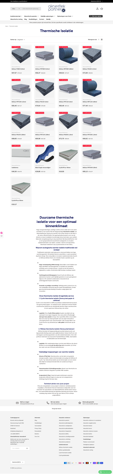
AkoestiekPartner (18, 468)
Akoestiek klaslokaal (88, 436)
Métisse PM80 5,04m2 (18, 69)
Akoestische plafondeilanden (66, 428)
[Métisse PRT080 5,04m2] (44, 55)
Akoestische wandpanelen (65, 425)
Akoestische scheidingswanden (66, 436)
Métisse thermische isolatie (65, 447)
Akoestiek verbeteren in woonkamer (92, 420)
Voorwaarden (38, 425)
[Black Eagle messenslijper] (44, 154)
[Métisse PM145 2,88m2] (21, 121)
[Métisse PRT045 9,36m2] (92, 154)
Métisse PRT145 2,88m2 (42, 134)
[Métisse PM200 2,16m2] (68, 121)
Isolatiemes (15, 167)
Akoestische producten (64, 442)
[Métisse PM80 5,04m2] (21, 55)
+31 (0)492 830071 (15, 433)
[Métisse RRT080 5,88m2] (68, 55)
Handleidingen (33, 19)
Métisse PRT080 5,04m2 (42, 69)
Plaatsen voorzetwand (88, 442)
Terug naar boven (56, 408)
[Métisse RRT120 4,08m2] (92, 88)
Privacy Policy (38, 428)
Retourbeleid (38, 431)
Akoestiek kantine (87, 433)
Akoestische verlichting (64, 439)
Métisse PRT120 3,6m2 (66, 102)
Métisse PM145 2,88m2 (18, 134)
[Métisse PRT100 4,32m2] (21, 88)
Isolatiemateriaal (15, 16)
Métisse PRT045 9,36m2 (90, 167)
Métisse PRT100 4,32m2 (19, 102)
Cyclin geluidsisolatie (64, 455)
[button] (101, 8)
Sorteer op (13, 39)
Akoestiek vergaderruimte (89, 423)
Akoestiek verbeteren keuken (90, 431)
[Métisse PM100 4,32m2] (92, 55)
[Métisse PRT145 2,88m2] (44, 121)
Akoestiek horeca (87, 428)
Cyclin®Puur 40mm (64, 167)
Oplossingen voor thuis (64, 16)
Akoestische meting (16, 19)
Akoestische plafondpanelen (66, 423)
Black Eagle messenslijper (42, 167)
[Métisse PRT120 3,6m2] (68, 88)
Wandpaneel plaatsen (88, 444)
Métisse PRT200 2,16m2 (90, 134)
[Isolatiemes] (21, 154)
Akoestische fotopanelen (65, 431)
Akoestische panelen (30, 16)
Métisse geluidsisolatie (64, 450)
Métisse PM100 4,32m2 (89, 69)
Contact (41, 19)
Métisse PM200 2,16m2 (66, 134)
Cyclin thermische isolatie (65, 452)
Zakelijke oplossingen (47, 16)
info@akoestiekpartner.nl (16, 431)
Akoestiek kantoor (87, 425)
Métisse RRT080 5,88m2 (66, 69)
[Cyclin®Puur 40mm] (68, 154)
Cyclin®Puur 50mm (17, 200)
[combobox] (25, 8)
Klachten (37, 433)
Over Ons (37, 436)
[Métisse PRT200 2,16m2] (92, 121)
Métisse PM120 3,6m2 (41, 102)
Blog (25, 19)
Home (6, 26)
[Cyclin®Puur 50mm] (21, 187)
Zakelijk (48, 19)
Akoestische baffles (64, 433)
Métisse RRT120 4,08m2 (90, 102)
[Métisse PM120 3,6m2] (44, 88)
